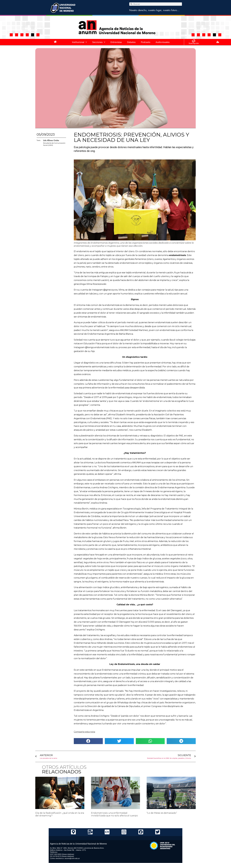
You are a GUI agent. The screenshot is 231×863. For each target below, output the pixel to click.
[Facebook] (140, 832)
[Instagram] (124, 832)
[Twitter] (157, 832)
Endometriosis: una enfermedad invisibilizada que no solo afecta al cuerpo (114, 814)
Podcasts (145, 42)
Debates (131, 42)
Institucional (78, 42)
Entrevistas (116, 42)
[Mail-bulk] (90, 832)
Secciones (97, 42)
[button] (88, 741)
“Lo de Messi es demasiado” (162, 813)
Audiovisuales (163, 42)
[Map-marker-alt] (73, 832)
